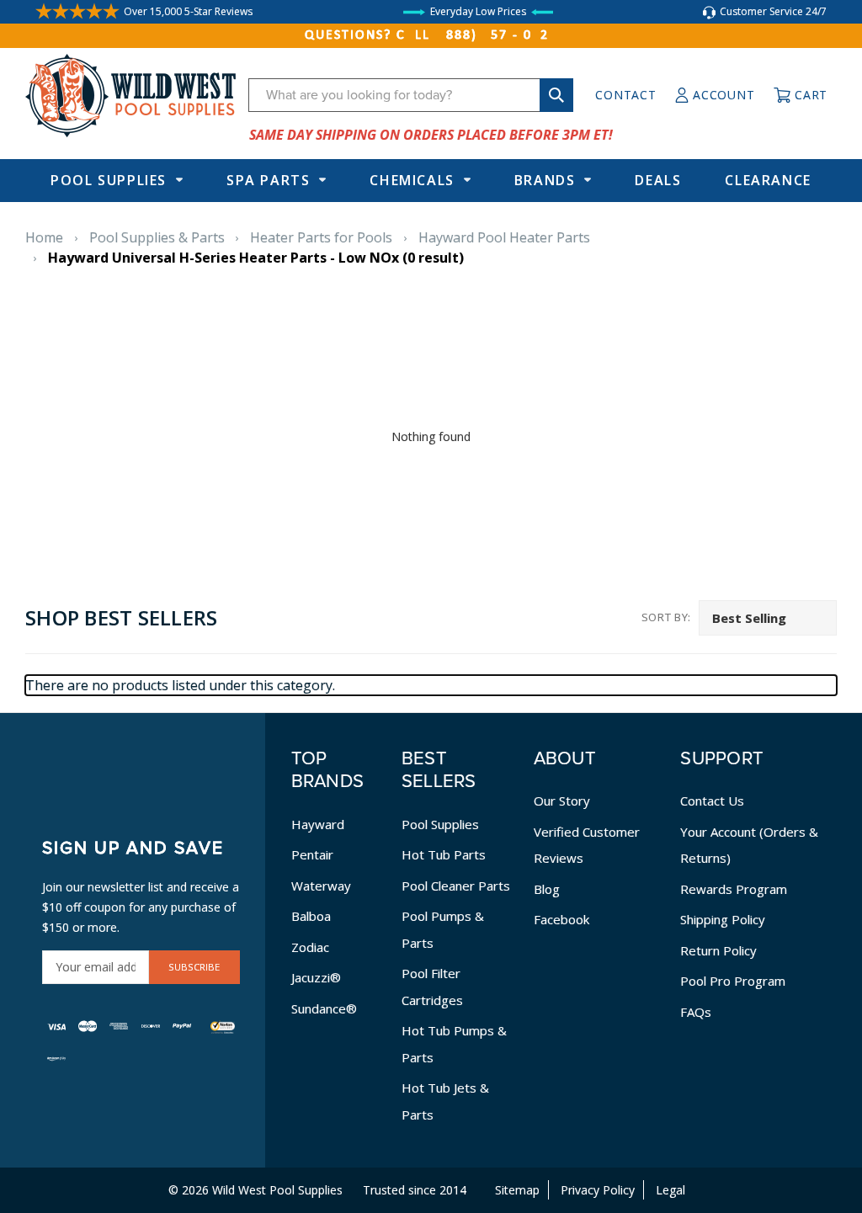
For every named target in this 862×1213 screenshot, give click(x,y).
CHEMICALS (412, 180)
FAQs (695, 1011)
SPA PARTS (268, 180)
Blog (547, 888)
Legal (670, 1190)
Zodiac (310, 947)
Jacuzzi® (316, 977)
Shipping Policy (722, 919)
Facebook (561, 919)
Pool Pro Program (732, 980)
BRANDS (545, 180)
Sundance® (324, 1008)
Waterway (321, 885)
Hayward (317, 824)
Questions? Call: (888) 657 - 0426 (431, 35)
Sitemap (517, 1190)
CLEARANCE (768, 180)
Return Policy (718, 950)
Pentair (312, 854)
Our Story (562, 800)
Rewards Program (733, 888)
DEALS (658, 180)
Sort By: (666, 617)
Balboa (311, 915)
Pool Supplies (109, 180)
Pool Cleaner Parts (456, 885)
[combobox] (410, 95)
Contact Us (712, 800)
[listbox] (768, 618)
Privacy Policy (598, 1190)
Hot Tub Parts (444, 854)
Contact (625, 95)
